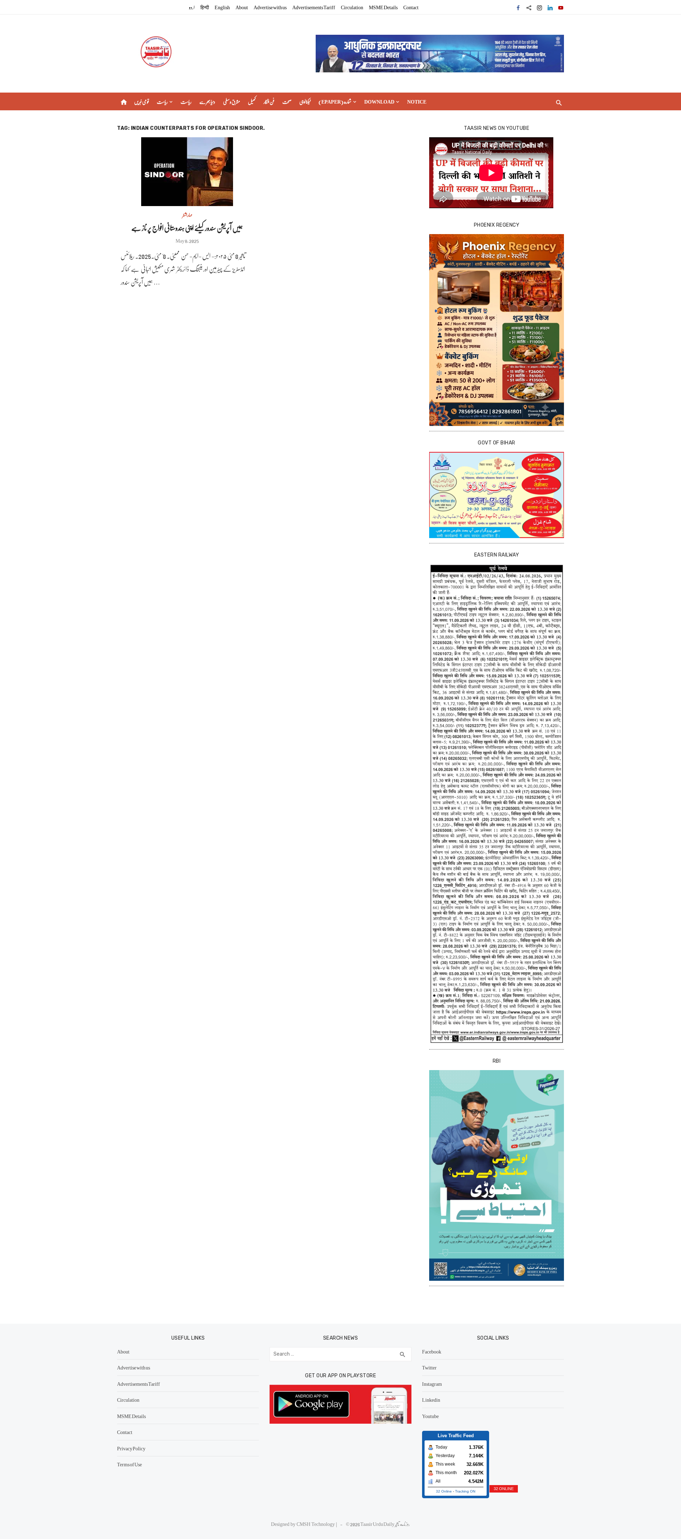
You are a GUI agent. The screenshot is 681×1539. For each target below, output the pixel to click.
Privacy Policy (131, 1448)
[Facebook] (518, 7)
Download (379, 101)
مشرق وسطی (231, 101)
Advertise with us (270, 7)
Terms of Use (129, 1464)
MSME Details (383, 7)
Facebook (431, 1351)
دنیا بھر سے (207, 101)
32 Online (444, 1491)
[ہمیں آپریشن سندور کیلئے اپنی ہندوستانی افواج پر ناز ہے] (187, 171)
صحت (287, 101)
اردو (192, 7)
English (222, 7)
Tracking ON (465, 1491)
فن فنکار (269, 101)
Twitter (429, 1367)
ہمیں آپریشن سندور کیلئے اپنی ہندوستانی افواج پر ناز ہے (187, 227)
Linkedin (431, 1400)
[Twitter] (529, 7)
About (242, 7)
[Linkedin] (550, 7)
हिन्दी (204, 7)
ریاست (162, 101)
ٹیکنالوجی (305, 101)
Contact (411, 7)
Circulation (352, 7)
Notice (416, 101)
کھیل (252, 101)
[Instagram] (539, 7)
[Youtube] (561, 7)
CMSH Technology (316, 1524)
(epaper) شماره (335, 101)
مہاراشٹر (187, 214)
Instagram (432, 1384)
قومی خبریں (141, 101)
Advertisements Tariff (313, 7)
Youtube (430, 1416)
